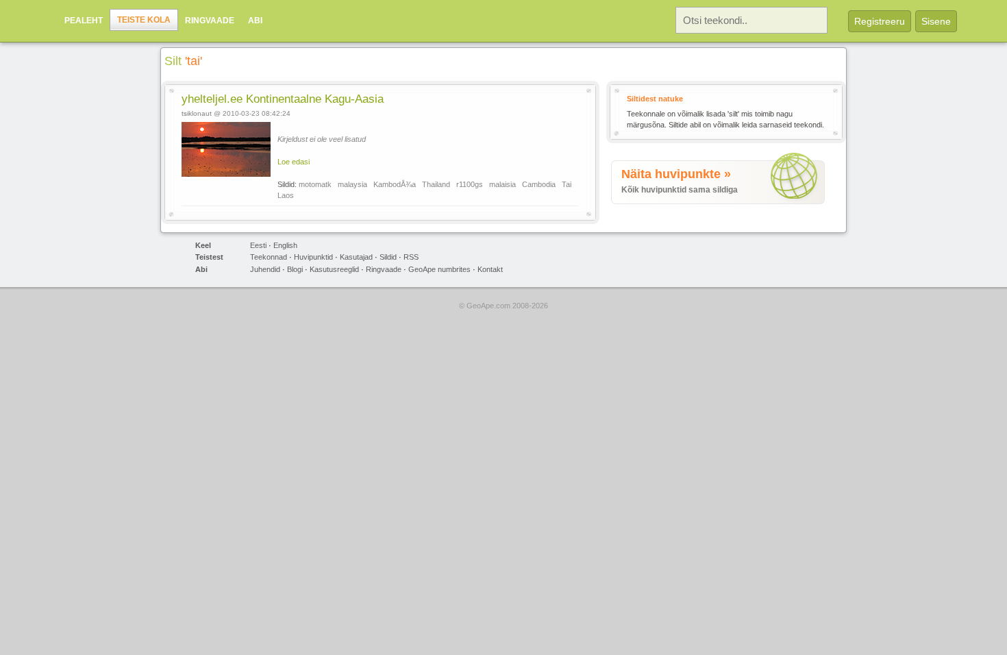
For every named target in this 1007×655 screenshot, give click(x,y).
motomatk (315, 184)
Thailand (436, 184)
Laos (285, 195)
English (285, 245)
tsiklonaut (197, 113)
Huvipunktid (313, 257)
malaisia (502, 184)
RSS (411, 257)
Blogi (295, 269)
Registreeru (879, 21)
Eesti (258, 245)
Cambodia (539, 184)
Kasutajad (356, 257)
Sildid (388, 257)
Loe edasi (293, 162)
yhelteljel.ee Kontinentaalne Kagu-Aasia (283, 99)
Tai (566, 184)
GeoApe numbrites (439, 269)
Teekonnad (268, 257)
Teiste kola (144, 20)
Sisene (936, 21)
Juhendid (265, 269)
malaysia (352, 184)
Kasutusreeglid (334, 269)
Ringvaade (209, 20)
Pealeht (83, 20)
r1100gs (469, 184)
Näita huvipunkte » (676, 174)
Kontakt (490, 269)
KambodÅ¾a (394, 184)
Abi (255, 20)
